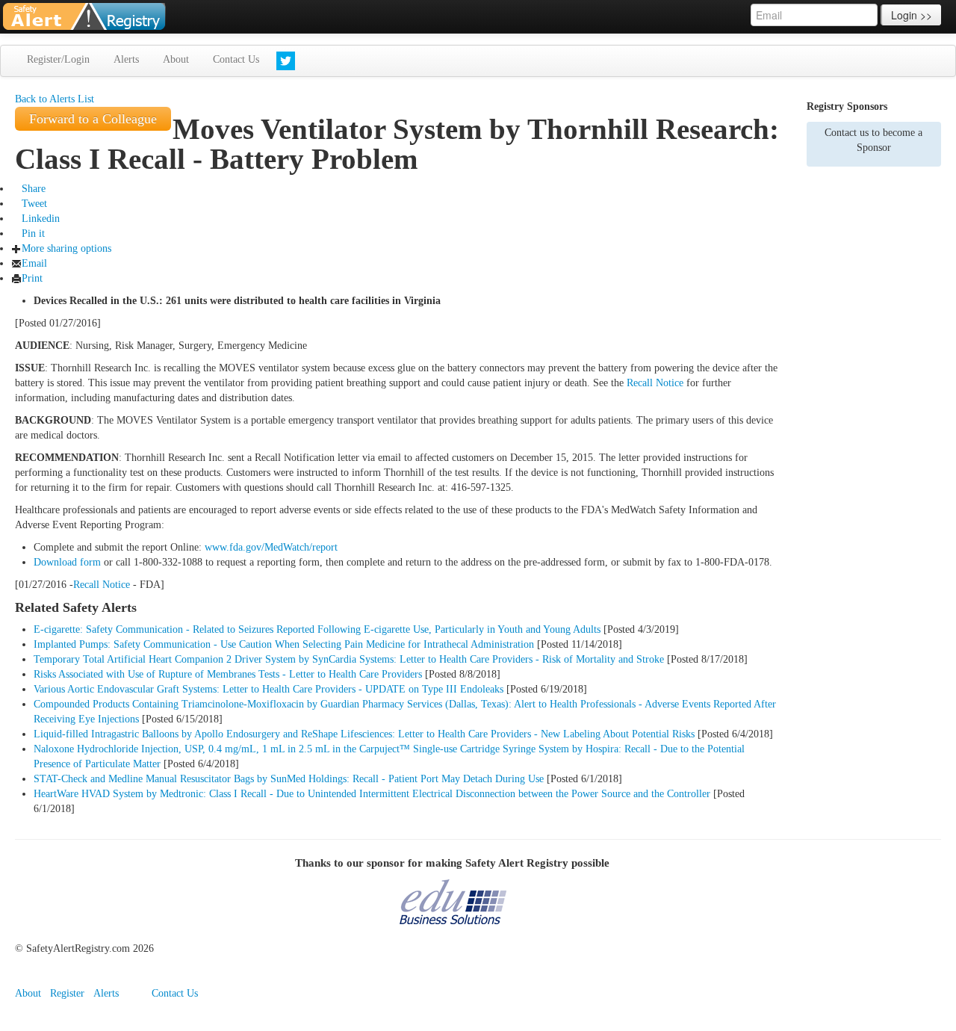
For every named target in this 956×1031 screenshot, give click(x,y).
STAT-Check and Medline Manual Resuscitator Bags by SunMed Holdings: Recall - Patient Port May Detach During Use (289, 778)
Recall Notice (655, 382)
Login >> (911, 14)
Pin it (33, 233)
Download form (67, 562)
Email (34, 263)
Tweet (34, 203)
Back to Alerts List (54, 99)
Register (67, 993)
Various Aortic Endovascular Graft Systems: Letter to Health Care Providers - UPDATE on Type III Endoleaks (268, 689)
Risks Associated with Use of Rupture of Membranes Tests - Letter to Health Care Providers (228, 674)
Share (34, 188)
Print (32, 278)
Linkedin (41, 218)
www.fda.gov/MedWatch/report (271, 547)
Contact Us (236, 59)
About (176, 59)
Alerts (126, 59)
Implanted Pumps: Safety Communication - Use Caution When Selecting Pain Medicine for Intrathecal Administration (284, 644)
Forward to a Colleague (93, 118)
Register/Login (58, 59)
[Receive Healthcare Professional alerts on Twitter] (285, 61)
